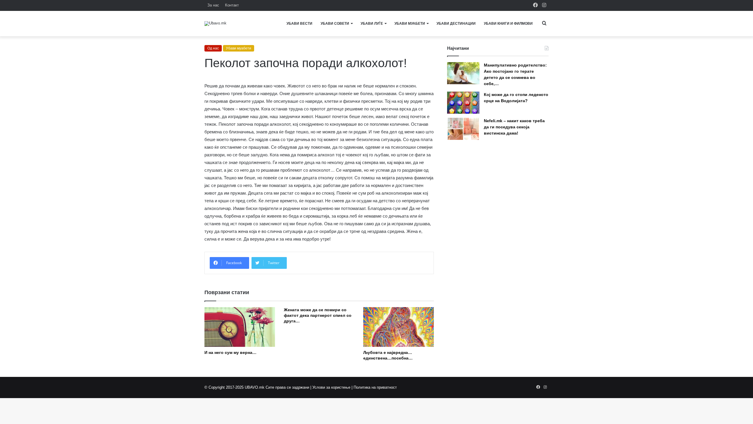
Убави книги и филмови (508, 23)
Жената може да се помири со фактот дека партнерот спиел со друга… (317, 315)
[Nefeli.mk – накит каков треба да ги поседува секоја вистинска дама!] (463, 129)
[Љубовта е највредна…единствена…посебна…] (398, 327)
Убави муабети (409, 23)
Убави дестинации (456, 23)
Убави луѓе (372, 23)
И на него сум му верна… (230, 352)
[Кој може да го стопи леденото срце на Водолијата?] (463, 103)
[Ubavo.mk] (215, 23)
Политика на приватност (375, 387)
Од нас (213, 48)
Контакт (232, 5)
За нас (213, 5)
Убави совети (335, 23)
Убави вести (299, 23)
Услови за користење (331, 387)
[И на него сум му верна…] (239, 327)
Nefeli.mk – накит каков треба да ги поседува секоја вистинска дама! (514, 126)
